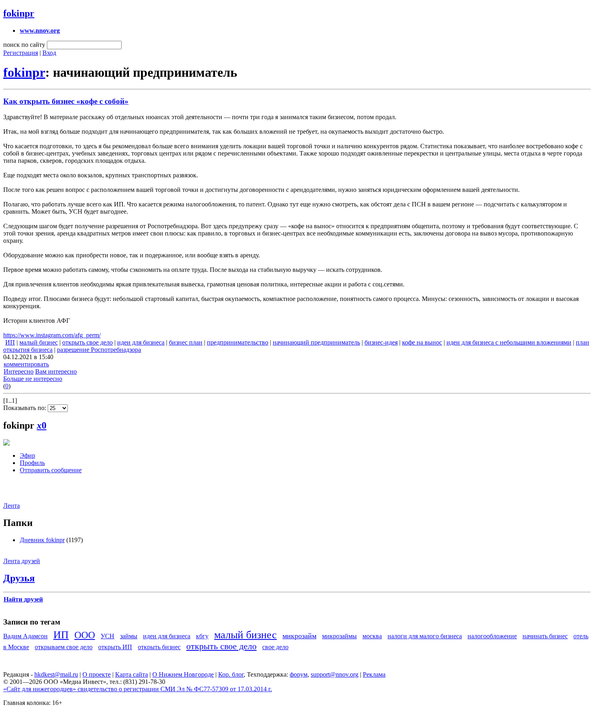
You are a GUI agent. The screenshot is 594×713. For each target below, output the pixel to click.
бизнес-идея (381, 342)
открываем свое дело (64, 647)
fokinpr (18, 13)
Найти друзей (23, 599)
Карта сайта (131, 674)
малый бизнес (38, 342)
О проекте (96, 674)
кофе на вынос (422, 342)
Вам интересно (56, 371)
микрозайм (299, 636)
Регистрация (20, 52)
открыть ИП (115, 647)
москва (372, 636)
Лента (11, 505)
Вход (49, 52)
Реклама (374, 674)
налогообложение (492, 636)
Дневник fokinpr (42, 539)
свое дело (275, 647)
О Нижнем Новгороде (183, 674)
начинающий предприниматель (316, 342)
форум (299, 674)
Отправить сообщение (51, 470)
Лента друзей (21, 560)
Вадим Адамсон (25, 636)
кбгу (202, 636)
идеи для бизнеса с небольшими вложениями (509, 342)
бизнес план (185, 342)
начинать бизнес (545, 636)
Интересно (19, 371)
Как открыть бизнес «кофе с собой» (65, 101)
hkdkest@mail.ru (56, 674)
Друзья (19, 578)
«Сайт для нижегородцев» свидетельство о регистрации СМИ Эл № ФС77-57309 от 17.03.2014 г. (137, 689)
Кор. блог (231, 674)
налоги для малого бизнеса (425, 636)
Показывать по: (25, 407)
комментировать (26, 364)
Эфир (27, 455)
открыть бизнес (159, 647)
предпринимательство (237, 342)
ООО (84, 635)
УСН (107, 636)
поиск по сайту (24, 44)
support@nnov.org (334, 674)
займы (128, 636)
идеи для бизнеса (140, 342)
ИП (10, 342)
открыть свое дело (87, 342)
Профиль (32, 462)
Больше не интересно (32, 378)
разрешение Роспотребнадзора (99, 349)
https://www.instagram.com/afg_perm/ (52, 335)
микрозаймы (339, 636)
